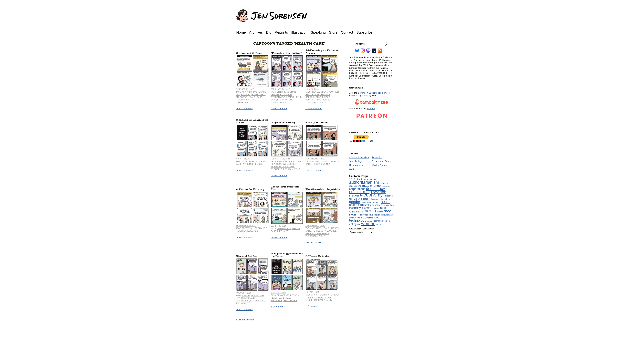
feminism (382, 199)
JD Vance (325, 94)
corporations (357, 189)
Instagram (363, 51)
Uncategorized (356, 165)
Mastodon (368, 51)
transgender (278, 102)
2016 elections (357, 179)
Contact (347, 32)
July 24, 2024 (312, 89)
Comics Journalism (359, 157)
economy (246, 94)
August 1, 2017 (278, 293)
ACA (244, 92)
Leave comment (244, 108)
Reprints (281, 32)
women (322, 102)
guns (378, 202)
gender (354, 202)
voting (353, 224)
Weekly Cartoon (380, 165)
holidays (317, 164)
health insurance (246, 100)
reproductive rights (317, 100)
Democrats (283, 295)
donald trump (360, 191)
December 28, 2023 (315, 159)
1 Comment (277, 306)
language (354, 211)
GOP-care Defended (317, 256)
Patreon (371, 108)
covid (245, 161)
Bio (268, 32)
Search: (361, 44)
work (378, 224)
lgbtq (280, 100)
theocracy (311, 102)
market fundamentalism (318, 300)
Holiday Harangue (316, 122)
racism (354, 214)
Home (241, 32)
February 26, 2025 (280, 89)
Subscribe (364, 32)
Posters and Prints (381, 161)
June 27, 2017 (312, 292)
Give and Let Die (246, 256)
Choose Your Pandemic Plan (285, 188)
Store (333, 32)
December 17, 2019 (315, 226)
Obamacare (242, 102)
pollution (380, 212)
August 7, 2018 (243, 293)
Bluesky (357, 51)
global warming (368, 202)
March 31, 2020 (278, 226)
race (387, 211)
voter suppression (381, 221)
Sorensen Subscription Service (374, 92)
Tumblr (374, 51)
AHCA (314, 295)
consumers (385, 186)
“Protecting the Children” (287, 53)
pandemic (247, 164)
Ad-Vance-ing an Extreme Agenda (321, 51)
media (369, 210)
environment (278, 97)
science (258, 164)
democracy (375, 189)
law (361, 212)
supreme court (371, 217)
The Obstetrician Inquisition (323, 189)
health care (255, 97)
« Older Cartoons (245, 319)
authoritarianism (364, 182)
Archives (256, 32)
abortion (334, 92)
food (388, 199)
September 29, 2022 (246, 226)
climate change (370, 185)
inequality (283, 231)
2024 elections (320, 92)
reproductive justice (317, 97)
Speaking (318, 32)
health (290, 97)
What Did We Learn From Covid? (252, 121)
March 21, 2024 (244, 159)
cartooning (354, 186)
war (358, 224)
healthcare (242, 231)
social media (257, 301)
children (282, 92)
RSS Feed (380, 51)
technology (243, 303)
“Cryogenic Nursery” (284, 122)
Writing (352, 169)
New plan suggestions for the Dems (287, 255)
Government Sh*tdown (250, 53)
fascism (374, 199)
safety (288, 100)
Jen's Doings (355, 161)
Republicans (387, 215)
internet (365, 207)
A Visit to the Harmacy (250, 189)
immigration (388, 205)
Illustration (299, 32)
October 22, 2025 (245, 89)
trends (369, 221)
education (286, 94)
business (384, 183)
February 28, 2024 (280, 159)
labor (382, 207)
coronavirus (284, 228)
